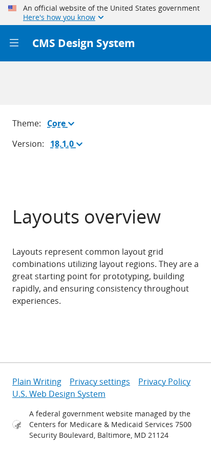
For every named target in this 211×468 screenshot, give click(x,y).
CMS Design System (83, 43)
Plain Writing (36, 381)
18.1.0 (68, 146)
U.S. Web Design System (59, 393)
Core (63, 125)
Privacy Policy (164, 381)
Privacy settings (100, 381)
